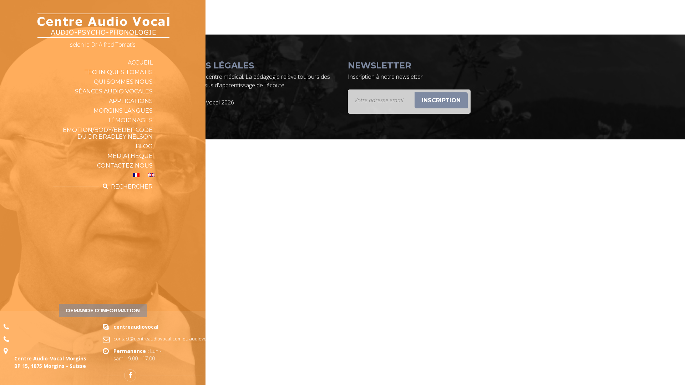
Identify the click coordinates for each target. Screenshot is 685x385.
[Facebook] (130, 375)
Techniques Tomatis (118, 72)
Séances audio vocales (114, 91)
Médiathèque (130, 156)
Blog (144, 146)
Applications (131, 101)
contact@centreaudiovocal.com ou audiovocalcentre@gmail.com (182, 338)
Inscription (441, 100)
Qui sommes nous (123, 81)
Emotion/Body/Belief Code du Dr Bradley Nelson (108, 133)
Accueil (140, 62)
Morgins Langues (123, 110)
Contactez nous (125, 165)
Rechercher (132, 186)
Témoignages (130, 120)
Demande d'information (103, 310)
